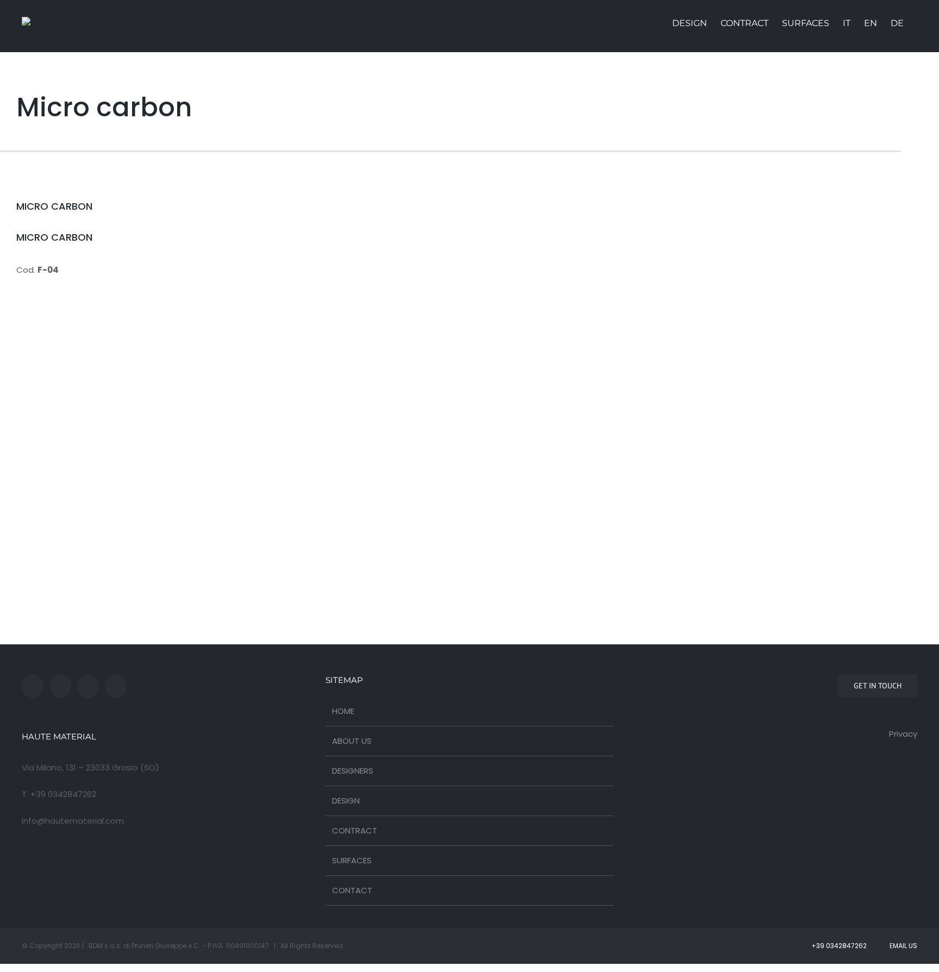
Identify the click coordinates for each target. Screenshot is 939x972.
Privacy (903, 733)
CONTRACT (354, 830)
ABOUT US (352, 741)
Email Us (901, 945)
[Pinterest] (116, 686)
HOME (343, 711)
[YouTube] (60, 686)
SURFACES (352, 860)
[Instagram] (88, 686)
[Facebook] (32, 686)
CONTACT (352, 890)
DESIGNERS (352, 770)
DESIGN (346, 800)
